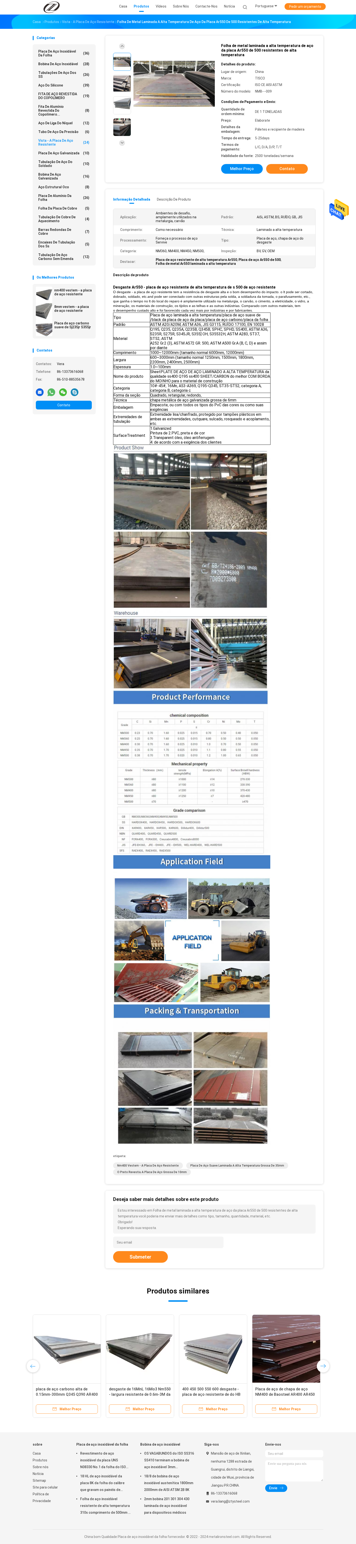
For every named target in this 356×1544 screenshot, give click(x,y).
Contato (63, 405)
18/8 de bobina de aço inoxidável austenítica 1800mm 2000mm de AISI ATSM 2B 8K (168, 1483)
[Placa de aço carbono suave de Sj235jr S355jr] (44, 328)
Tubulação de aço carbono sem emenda (63, 257)
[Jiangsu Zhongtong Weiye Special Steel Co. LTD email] (40, 392)
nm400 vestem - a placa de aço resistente (73, 292)
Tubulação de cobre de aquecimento (63, 219)
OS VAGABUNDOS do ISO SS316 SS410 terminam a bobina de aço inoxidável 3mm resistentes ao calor (169, 1460)
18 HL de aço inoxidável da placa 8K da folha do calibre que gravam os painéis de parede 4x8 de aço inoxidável (103, 1483)
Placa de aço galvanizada (63, 153)
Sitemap (39, 1480)
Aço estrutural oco (63, 187)
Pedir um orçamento (305, 6)
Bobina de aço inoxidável (63, 64)
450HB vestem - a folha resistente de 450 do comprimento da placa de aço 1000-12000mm (212, 1394)
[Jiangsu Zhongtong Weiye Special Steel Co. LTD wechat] (63, 392)
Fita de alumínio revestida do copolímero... (63, 110)
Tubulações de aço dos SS (63, 74)
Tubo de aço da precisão (63, 132)
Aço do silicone (63, 85)
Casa (37, 1453)
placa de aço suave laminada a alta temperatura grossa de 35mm (237, 1165)
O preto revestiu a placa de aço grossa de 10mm (152, 1172)
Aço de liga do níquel (63, 123)
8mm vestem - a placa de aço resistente (71, 309)
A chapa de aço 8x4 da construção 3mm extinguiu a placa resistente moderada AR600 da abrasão (140, 1394)
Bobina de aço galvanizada (63, 176)
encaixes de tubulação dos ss (63, 244)
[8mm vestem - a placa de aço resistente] (44, 311)
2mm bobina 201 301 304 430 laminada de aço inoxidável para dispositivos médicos (166, 1505)
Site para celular (45, 1487)
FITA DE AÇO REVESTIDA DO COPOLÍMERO (63, 96)
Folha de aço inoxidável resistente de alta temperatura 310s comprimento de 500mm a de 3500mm (105, 1506)
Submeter (140, 1257)
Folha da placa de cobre (63, 208)
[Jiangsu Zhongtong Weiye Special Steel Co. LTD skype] (74, 392)
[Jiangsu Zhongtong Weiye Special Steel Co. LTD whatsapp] (51, 392)
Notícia (38, 1474)
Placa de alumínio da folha (63, 198)
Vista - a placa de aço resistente (63, 142)
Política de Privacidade (42, 1497)
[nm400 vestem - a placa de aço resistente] (44, 295)
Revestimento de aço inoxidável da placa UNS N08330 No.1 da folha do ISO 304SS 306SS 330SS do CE (103, 1460)
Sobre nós (40, 1467)
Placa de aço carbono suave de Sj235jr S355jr (72, 325)
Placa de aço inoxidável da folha (63, 53)
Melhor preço (242, 168)
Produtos (40, 1460)
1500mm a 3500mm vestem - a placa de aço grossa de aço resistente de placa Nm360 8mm (64, 1394)
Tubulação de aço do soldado (63, 164)
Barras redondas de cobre (63, 231)
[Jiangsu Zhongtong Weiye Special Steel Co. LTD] (51, 7)
